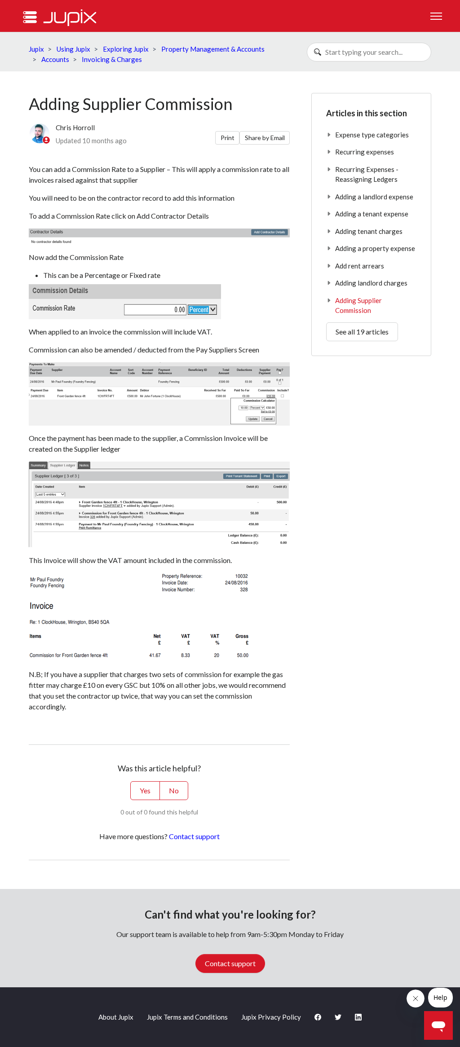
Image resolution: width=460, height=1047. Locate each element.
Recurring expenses (364, 152)
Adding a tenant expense (371, 214)
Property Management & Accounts (213, 49)
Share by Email (265, 137)
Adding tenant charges (368, 231)
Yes (145, 790)
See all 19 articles (362, 331)
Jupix (36, 49)
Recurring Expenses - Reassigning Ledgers (366, 174)
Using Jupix (73, 49)
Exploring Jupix (126, 49)
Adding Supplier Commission (358, 305)
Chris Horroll (75, 127)
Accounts (55, 59)
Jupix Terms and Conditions (187, 1017)
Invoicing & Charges (112, 59)
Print (227, 137)
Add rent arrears (359, 266)
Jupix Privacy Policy (271, 1017)
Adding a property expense (375, 248)
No (174, 790)
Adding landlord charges (371, 283)
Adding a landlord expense (374, 197)
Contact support (194, 836)
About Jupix (115, 1017)
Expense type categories (372, 135)
